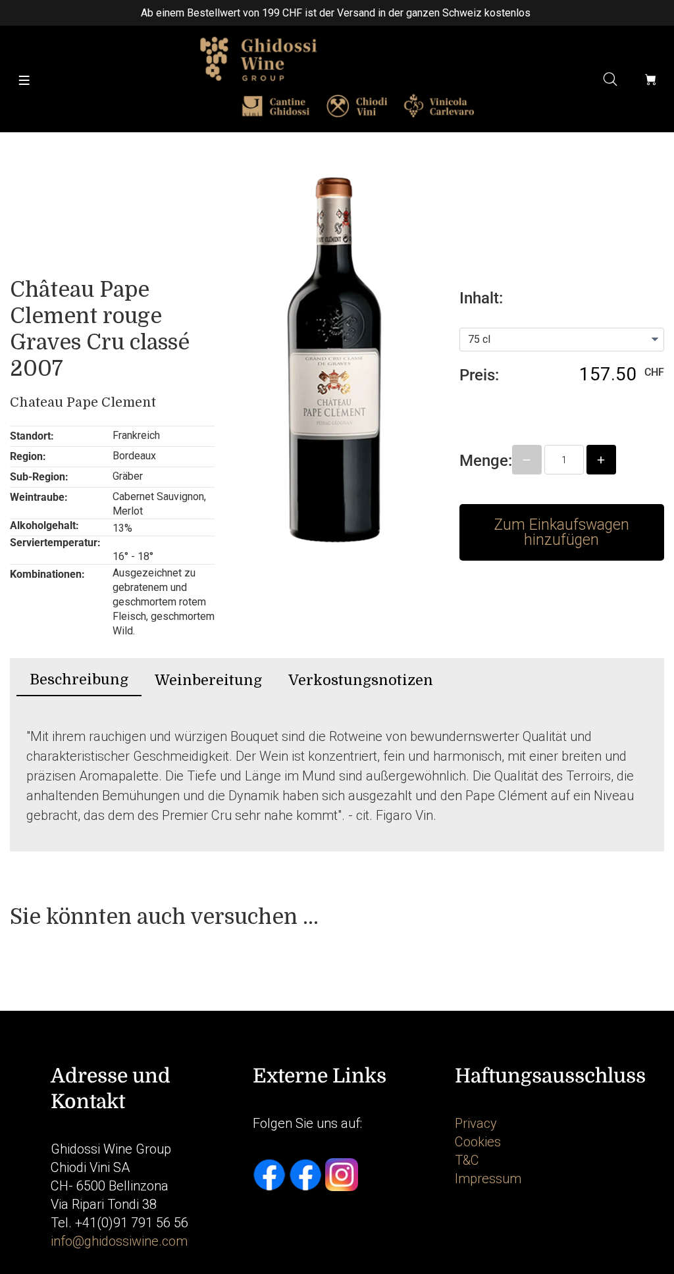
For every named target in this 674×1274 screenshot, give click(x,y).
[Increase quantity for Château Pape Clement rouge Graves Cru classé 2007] (601, 459)
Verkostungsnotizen (360, 680)
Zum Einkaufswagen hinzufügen (561, 532)
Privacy (476, 1123)
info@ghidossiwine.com (119, 1241)
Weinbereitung (208, 680)
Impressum (488, 1178)
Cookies (478, 1142)
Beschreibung (79, 679)
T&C (467, 1160)
